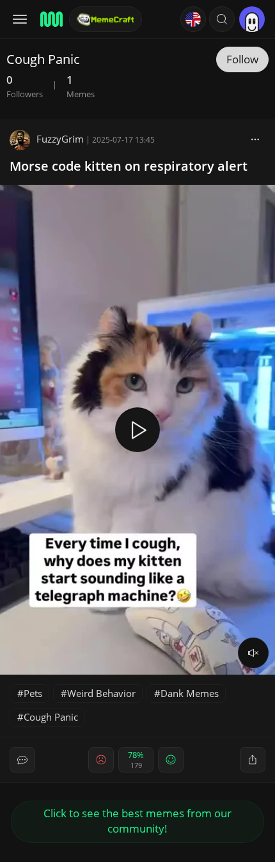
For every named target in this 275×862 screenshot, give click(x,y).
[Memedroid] (50, 19)
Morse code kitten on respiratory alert (129, 166)
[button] (222, 19)
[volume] (253, 653)
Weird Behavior (101, 693)
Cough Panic (51, 716)
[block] (255, 139)
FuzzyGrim (60, 138)
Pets (33, 693)
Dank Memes (190, 693)
